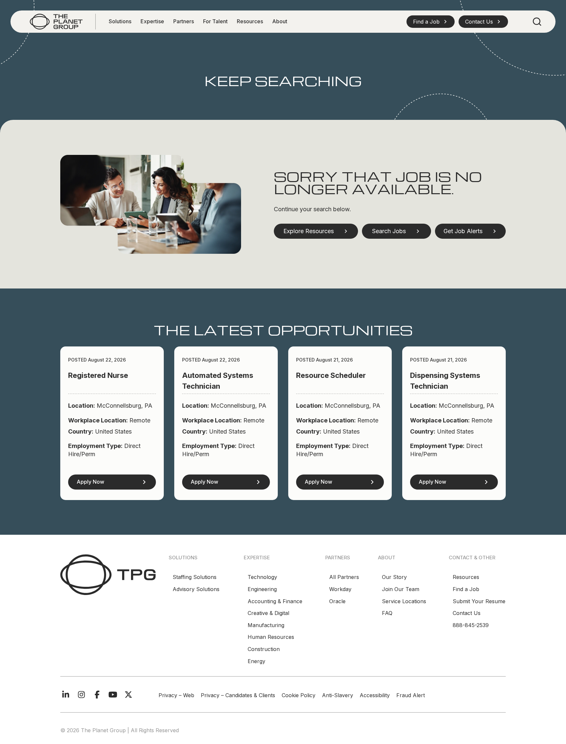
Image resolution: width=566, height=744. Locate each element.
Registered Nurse (98, 375)
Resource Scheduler (331, 375)
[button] (430, 21)
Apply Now (90, 481)
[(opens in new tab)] (56, 21)
